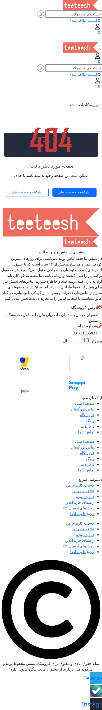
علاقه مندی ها (83, 490)
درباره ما (87, 426)
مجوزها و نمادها (82, 513)
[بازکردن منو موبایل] (98, 38)
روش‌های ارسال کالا (78, 508)
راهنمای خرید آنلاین (79, 502)
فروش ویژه (85, 496)
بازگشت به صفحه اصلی (73, 192)
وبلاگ (90, 420)
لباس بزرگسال (82, 409)
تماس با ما (86, 432)
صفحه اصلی (84, 403)
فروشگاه (87, 414)
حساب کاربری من (80, 485)
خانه (95, 104)
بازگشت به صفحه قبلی (26, 192)
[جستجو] (40, 14)
